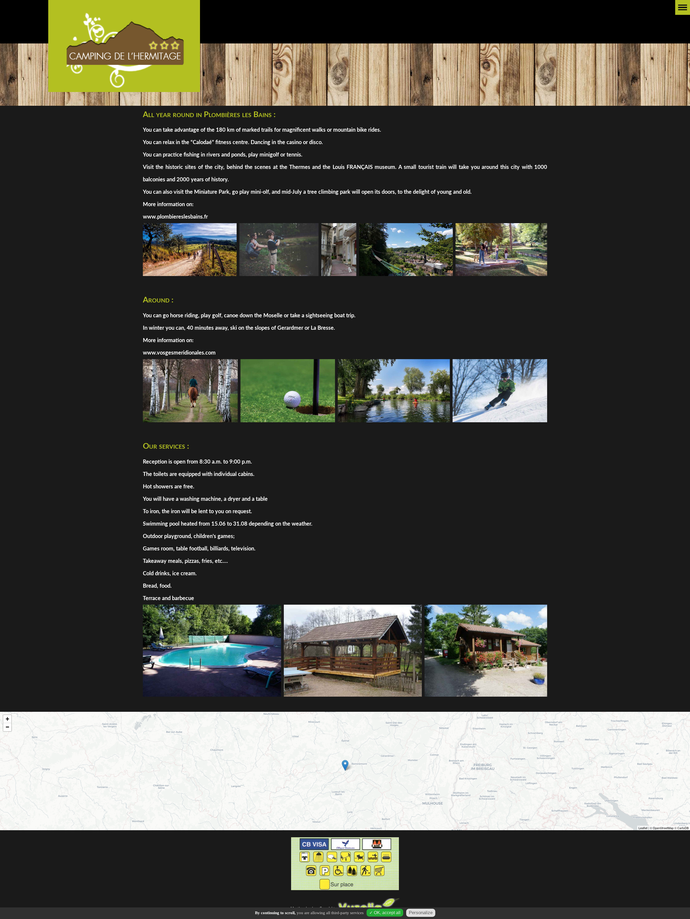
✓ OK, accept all (385, 912)
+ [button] (7, 719)
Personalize (421, 912)
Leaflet (643, 828)
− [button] (7, 727)
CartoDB (683, 828)
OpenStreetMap (663, 828)
